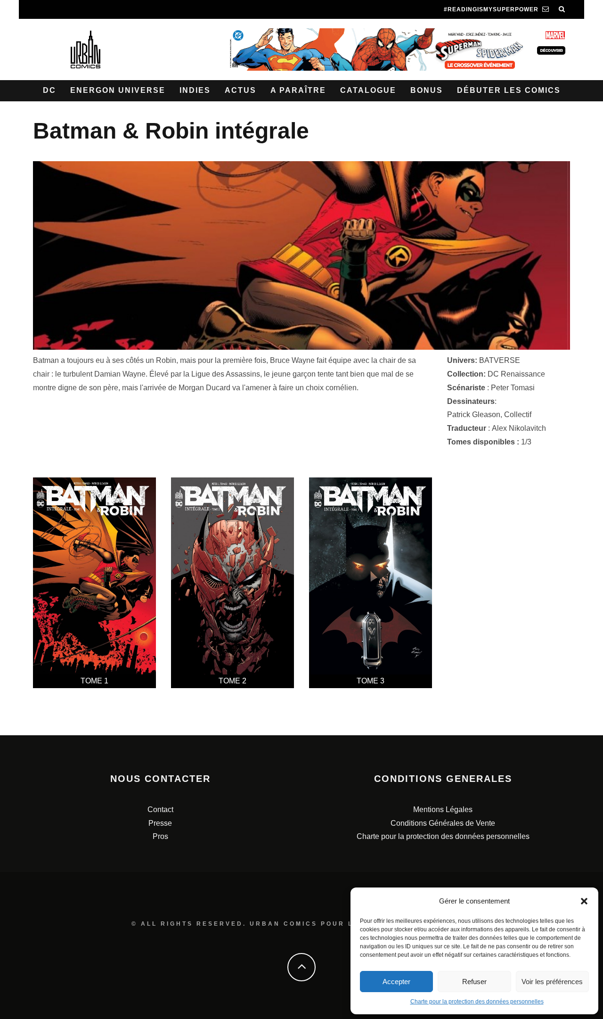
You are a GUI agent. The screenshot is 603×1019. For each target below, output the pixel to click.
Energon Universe (117, 90)
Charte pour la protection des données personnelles (477, 1001)
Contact (160, 809)
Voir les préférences (552, 982)
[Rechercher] (562, 9)
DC (49, 90)
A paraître (298, 90)
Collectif (517, 415)
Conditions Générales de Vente (443, 823)
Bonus (426, 90)
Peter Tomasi (513, 388)
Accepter (396, 982)
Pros (160, 836)
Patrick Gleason (473, 415)
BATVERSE (499, 360)
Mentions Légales (443, 809)
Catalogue (368, 90)
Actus (240, 90)
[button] (584, 901)
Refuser (474, 982)
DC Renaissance (516, 374)
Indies (195, 90)
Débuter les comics (509, 90)
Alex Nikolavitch (519, 428)
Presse (160, 823)
